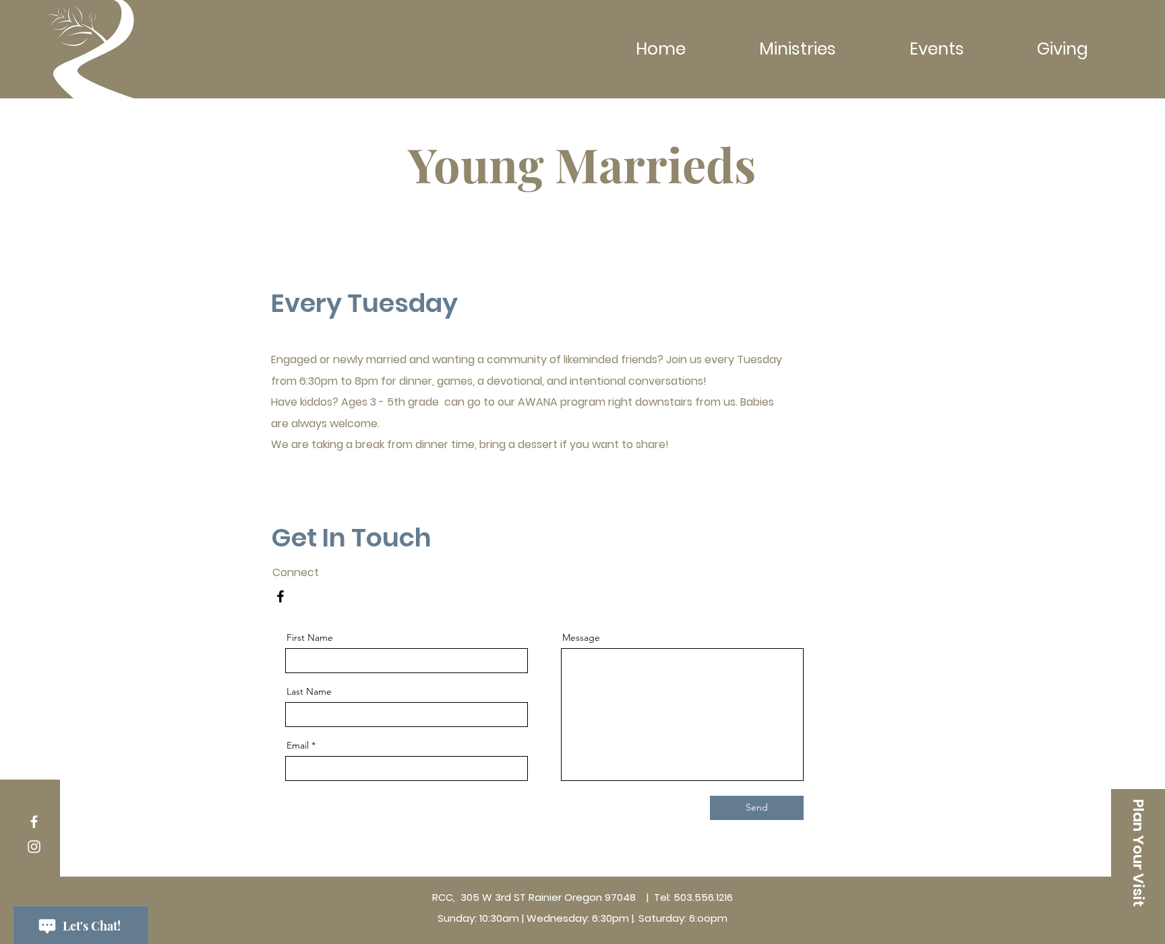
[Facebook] (280, 596)
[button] (1138, 853)
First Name (310, 637)
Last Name (309, 691)
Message (581, 637)
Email (298, 745)
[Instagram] (34, 846)
